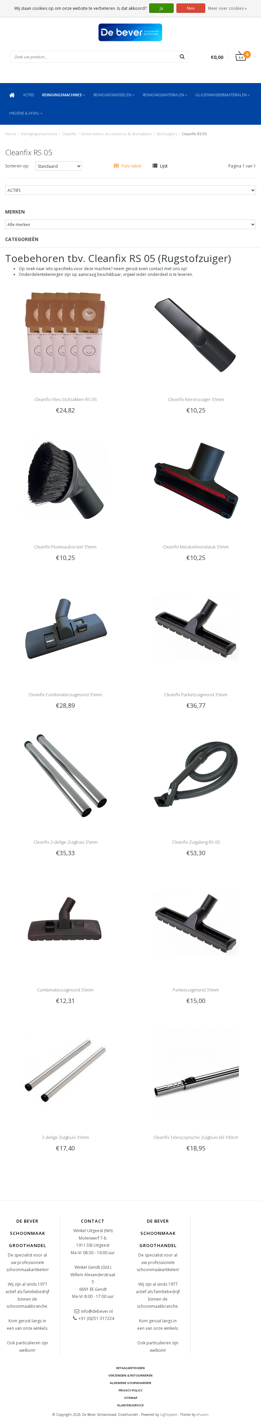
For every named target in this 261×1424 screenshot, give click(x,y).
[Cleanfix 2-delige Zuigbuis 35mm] (65, 776)
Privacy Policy (130, 1390)
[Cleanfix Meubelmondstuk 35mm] (196, 480)
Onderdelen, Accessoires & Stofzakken (116, 133)
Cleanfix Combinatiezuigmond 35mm (65, 694)
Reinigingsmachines (62, 94)
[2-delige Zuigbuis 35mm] (65, 1071)
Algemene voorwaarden (130, 1383)
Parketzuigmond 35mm (196, 990)
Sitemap (130, 1398)
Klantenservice (130, 1405)
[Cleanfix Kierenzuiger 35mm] (196, 333)
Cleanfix (69, 133)
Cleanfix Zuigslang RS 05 (196, 842)
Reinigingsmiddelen (112, 94)
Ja (161, 8)
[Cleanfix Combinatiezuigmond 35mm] (65, 628)
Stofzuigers (167, 133)
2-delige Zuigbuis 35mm (65, 1137)
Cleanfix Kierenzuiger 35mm (196, 399)
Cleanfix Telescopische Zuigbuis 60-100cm (195, 1137)
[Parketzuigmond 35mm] (196, 923)
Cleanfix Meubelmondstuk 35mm (196, 547)
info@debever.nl (97, 1311)
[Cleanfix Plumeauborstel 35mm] (65, 480)
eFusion (202, 1414)
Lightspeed (168, 1414)
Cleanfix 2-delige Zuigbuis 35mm (65, 842)
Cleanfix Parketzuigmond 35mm (195, 694)
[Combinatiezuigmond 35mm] (65, 923)
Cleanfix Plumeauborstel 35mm (65, 547)
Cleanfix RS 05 (194, 133)
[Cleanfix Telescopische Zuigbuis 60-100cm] (196, 1071)
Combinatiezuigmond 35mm (65, 990)
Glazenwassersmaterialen (221, 94)
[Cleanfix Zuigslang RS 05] (196, 776)
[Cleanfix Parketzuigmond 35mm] (196, 628)
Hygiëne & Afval (24, 113)
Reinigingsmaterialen (163, 94)
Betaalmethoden (130, 1368)
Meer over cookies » (227, 8)
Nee (191, 8)
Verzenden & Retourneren (130, 1375)
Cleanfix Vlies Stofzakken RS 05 (65, 399)
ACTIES (28, 94)
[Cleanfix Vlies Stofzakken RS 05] (65, 333)
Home (10, 133)
